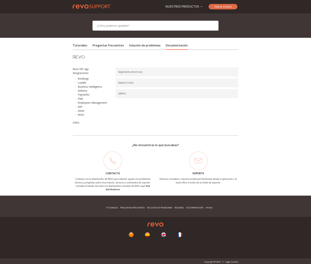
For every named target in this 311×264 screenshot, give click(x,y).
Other (81, 110)
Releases (179, 207)
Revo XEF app (81, 69)
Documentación (177, 45)
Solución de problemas (145, 45)
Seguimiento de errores (130, 71)
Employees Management (92, 102)
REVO (81, 114)
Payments (83, 94)
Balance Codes (126, 82)
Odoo (76, 122)
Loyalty (82, 82)
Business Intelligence (90, 86)
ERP (80, 107)
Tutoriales (80, 45)
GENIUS (122, 93)
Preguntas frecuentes (108, 45)
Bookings (83, 78)
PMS (80, 98)
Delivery (82, 90)
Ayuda (209, 207)
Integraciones (81, 73)
